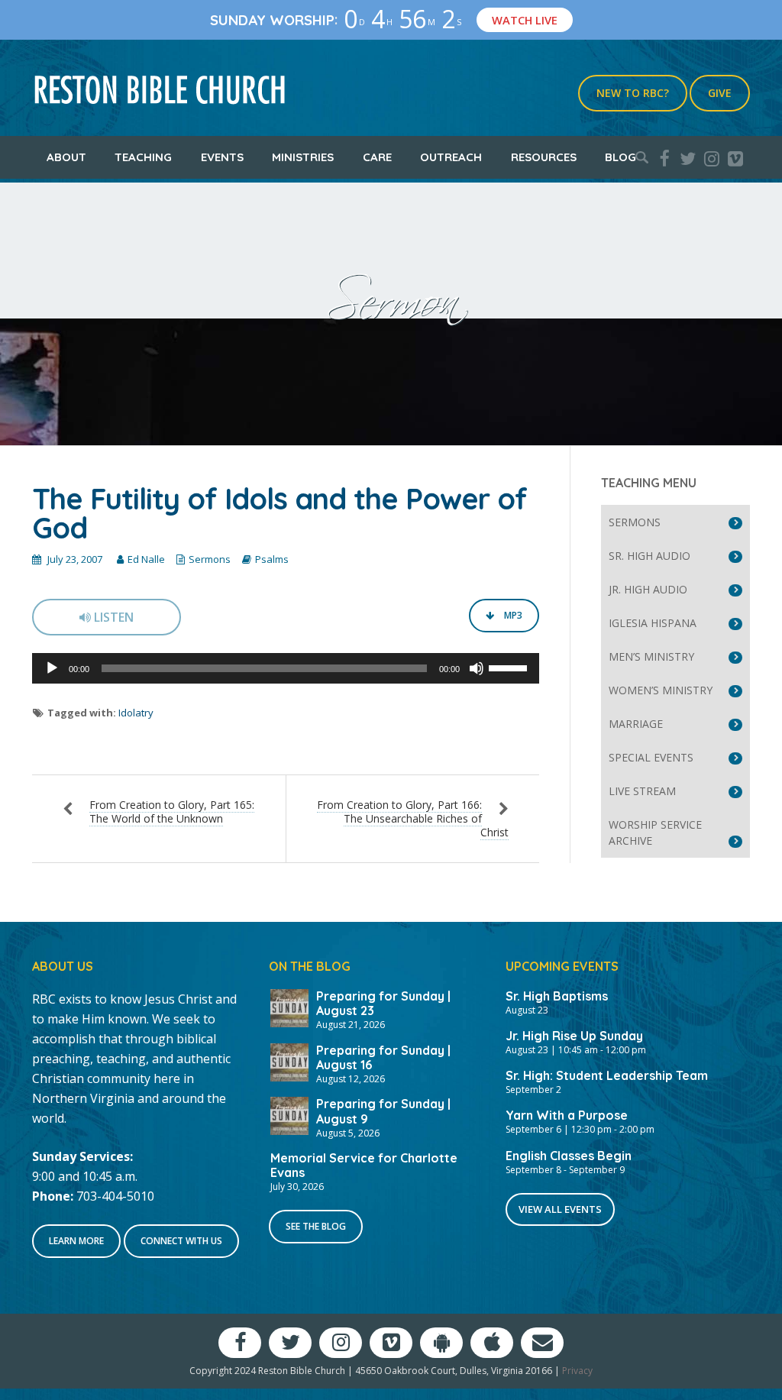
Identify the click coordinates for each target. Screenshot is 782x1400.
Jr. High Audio (648, 589)
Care (377, 157)
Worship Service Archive (655, 832)
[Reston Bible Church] (160, 87)
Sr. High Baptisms (557, 996)
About (66, 157)
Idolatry (135, 712)
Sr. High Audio (649, 555)
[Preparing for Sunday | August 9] (289, 1114)
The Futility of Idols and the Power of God (279, 513)
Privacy (577, 1370)
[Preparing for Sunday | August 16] (289, 1061)
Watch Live (524, 19)
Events (222, 157)
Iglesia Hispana (652, 623)
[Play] (52, 668)
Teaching (143, 157)
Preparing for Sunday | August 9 (383, 1111)
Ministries (303, 157)
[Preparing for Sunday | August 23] (289, 1006)
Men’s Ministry (651, 656)
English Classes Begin (569, 1155)
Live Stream (642, 791)
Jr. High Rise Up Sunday (574, 1035)
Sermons (210, 559)
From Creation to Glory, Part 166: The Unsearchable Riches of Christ (413, 818)
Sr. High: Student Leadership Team (607, 1075)
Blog (620, 157)
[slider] (510, 667)
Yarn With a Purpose (567, 1115)
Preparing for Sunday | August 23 (383, 1003)
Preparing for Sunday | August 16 (383, 1057)
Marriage (636, 723)
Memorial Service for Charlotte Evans (363, 1165)
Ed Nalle (146, 559)
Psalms (272, 559)
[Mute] (476, 668)
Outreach (451, 157)
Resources (544, 157)
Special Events (651, 757)
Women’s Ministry (661, 690)
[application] (285, 668)
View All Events (560, 1209)
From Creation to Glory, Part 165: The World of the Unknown (171, 811)
